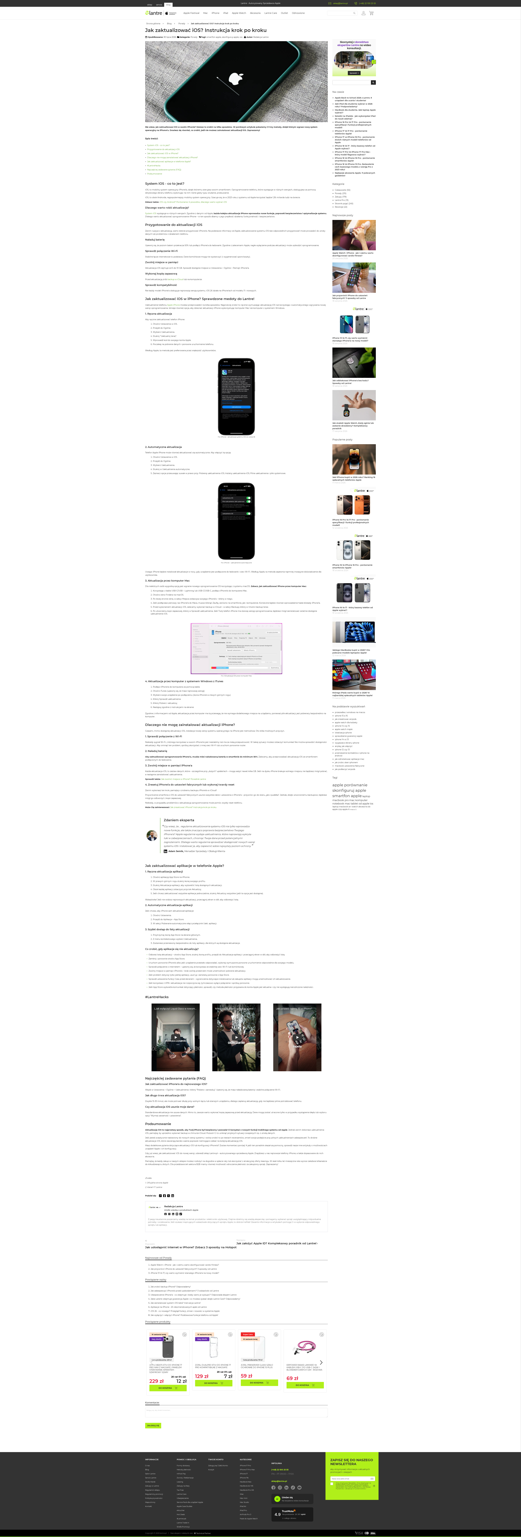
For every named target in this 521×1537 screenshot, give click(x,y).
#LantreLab (181, 1519)
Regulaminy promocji (154, 1494)
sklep (149, 5)
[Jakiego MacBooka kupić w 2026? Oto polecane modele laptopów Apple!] (354, 632)
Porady (181, 23)
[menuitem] (191, 13)
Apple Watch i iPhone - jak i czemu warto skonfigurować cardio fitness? (185, 1265)
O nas (147, 1466)
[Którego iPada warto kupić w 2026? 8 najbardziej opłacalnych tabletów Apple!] (354, 675)
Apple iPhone (173, 305)
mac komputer (358, 800)
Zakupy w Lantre (152, 1486)
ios (241, 37)
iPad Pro (243, 1510)
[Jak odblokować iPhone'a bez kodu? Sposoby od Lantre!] (354, 363)
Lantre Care (181, 1494)
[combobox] (354, 82)
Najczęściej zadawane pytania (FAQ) (164, 169)
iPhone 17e (244, 1478)
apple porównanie (349, 785)
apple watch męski (344, 729)
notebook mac (341, 803)
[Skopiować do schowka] (160, 1195)
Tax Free (180, 1490)
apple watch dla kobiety (346, 722)
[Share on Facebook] (164, 1195)
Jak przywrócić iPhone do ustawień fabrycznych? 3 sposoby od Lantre (184, 1269)
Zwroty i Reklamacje (185, 1478)
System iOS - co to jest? (158, 145)
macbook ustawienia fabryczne (349, 766)
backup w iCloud (175, 279)
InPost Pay (181, 1474)
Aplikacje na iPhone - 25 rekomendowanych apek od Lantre (179, 1307)
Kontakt (148, 1506)
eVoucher (181, 1510)
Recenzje (339, 207)
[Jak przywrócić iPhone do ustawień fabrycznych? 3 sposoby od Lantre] (354, 277)
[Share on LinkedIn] (172, 1195)
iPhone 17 (244, 1474)
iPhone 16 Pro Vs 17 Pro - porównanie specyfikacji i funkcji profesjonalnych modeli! (353, 125)
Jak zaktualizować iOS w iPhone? (162, 153)
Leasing (180, 1482)
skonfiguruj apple (230, 37)
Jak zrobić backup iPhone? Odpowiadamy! (171, 1287)
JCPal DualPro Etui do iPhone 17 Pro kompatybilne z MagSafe (213, 1366)
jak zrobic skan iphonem (346, 762)
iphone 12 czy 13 (342, 749)
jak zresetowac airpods (345, 719)
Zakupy (338, 197)
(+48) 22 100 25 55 (367, 3)
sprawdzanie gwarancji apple (348, 736)
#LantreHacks (153, 165)
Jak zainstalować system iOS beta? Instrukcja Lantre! (176, 1303)
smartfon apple (214, 37)
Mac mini (243, 1498)
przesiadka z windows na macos (350, 712)
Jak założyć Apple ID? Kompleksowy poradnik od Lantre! (276, 1242)
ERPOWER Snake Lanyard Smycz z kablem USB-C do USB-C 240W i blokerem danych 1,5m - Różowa (305, 1367)
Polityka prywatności (153, 1498)
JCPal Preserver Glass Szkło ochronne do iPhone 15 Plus (257, 1366)
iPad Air (243, 1506)
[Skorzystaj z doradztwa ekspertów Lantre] (354, 58)
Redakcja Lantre (261, 37)
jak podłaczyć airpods (345, 769)
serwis (159, 5)
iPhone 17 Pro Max (247, 1470)
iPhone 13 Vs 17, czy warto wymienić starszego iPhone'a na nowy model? (185, 1273)
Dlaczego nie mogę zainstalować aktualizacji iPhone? (172, 157)
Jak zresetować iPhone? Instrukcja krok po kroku (193, 807)
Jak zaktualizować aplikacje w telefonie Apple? (169, 161)
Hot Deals (181, 1514)
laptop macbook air (341, 806)
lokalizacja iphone (343, 732)
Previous (152, 1363)
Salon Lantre (150, 1474)
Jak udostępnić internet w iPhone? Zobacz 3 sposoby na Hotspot (190, 1246)
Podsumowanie (154, 174)
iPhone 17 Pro (245, 1466)
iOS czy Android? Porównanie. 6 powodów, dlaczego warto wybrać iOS (193, 202)
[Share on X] (168, 1195)
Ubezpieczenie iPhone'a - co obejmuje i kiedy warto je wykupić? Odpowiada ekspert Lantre (193, 1295)
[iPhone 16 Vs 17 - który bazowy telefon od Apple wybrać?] (354, 589)
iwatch (355, 806)
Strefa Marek (150, 1482)
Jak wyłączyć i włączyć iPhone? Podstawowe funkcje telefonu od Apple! (184, 1315)
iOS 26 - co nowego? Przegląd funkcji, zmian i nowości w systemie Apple (185, 1311)
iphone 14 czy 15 (342, 726)
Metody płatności (184, 1470)
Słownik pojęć (341, 203)
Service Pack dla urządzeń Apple (190, 1502)
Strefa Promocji (183, 1527)
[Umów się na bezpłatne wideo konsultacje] (292, 1503)
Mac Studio (244, 1502)
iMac (242, 1494)
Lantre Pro (340, 200)
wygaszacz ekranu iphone (347, 743)
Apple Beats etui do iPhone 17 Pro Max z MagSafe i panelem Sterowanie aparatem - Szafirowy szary (165, 1369)
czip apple (343, 809)
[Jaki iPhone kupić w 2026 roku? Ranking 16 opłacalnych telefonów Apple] (354, 459)
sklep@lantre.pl (340, 3)
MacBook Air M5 (246, 1486)
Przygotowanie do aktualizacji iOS (163, 149)
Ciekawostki (340, 190)
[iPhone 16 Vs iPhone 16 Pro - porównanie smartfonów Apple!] (354, 547)
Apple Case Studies (184, 1506)
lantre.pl (163, 1533)
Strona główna (153, 23)
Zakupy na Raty (183, 1486)
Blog (169, 23)
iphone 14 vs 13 (342, 739)
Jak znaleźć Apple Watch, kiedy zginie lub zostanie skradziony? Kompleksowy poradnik (353, 426)
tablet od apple (360, 803)
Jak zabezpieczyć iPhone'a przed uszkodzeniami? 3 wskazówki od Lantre (185, 1291)
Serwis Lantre (150, 1478)
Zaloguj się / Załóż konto (218, 1466)
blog (168, 5)
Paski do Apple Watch (249, 1519)
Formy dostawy (183, 1466)
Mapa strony (150, 1502)
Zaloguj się (153, 1425)
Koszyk (211, 1470)
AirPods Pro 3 (245, 1514)
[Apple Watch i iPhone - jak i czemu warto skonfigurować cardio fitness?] (354, 235)
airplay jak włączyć (343, 746)
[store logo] (160, 13)
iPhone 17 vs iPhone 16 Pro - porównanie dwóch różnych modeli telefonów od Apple (355, 140)
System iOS (150, 213)
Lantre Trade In (183, 1523)
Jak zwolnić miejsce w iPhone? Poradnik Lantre (183, 779)
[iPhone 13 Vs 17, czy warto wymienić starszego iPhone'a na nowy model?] (354, 320)
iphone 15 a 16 (341, 716)
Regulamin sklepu (152, 1490)
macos (352, 809)
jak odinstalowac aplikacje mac (349, 759)
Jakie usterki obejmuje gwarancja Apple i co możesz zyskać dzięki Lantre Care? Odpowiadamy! (195, 1299)
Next (321, 1363)
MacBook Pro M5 (247, 1490)
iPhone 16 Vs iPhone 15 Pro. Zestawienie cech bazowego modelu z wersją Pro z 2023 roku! (354, 167)
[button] (363, 13)
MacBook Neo (245, 1482)
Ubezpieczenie (183, 1498)
